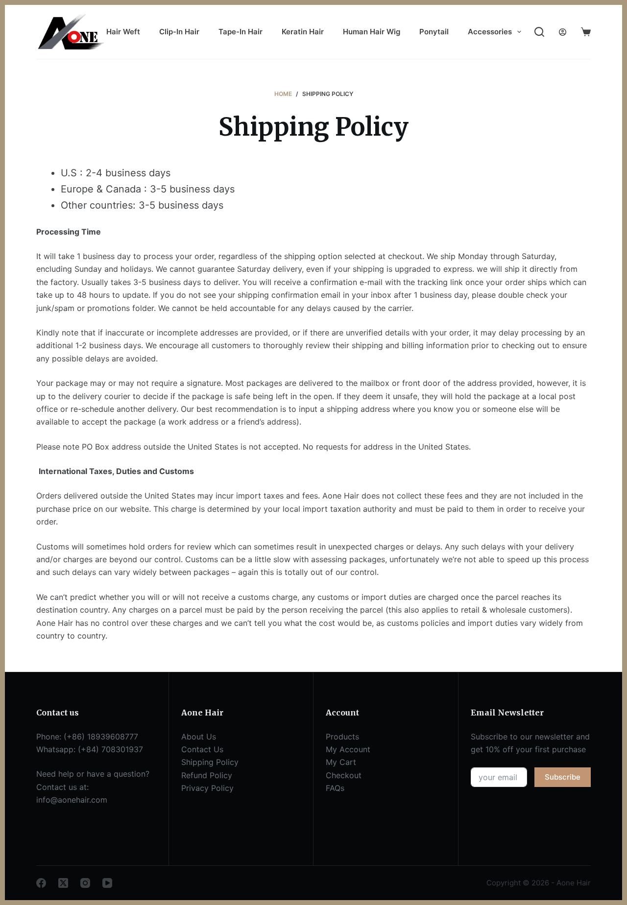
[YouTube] (107, 883)
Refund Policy (206, 775)
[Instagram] (85, 883)
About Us (198, 736)
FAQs (335, 788)
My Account (348, 749)
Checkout (344, 775)
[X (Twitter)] (63, 883)
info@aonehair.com (71, 800)
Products (342, 736)
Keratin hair (303, 31)
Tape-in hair (240, 31)
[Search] (539, 32)
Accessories (490, 31)
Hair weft (123, 31)
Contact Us (202, 749)
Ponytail (434, 31)
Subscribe (562, 777)
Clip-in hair (179, 31)
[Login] (562, 32)
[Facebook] (41, 883)
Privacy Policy (207, 788)
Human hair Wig (371, 31)
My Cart (341, 762)
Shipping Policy (210, 762)
